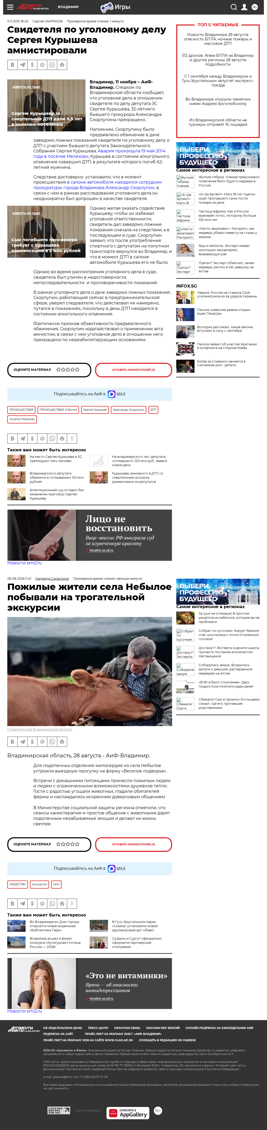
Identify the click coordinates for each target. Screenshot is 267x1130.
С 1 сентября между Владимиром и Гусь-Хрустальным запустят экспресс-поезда (218, 81)
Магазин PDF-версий (163, 1028)
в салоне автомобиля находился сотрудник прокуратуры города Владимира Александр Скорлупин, (97, 185)
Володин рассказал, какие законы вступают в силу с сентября (225, 329)
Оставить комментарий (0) (133, 370)
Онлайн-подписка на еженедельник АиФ (219, 1028)
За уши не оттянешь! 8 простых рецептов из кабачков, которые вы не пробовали (229, 617)
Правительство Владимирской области (39, 729)
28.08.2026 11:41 (19, 578)
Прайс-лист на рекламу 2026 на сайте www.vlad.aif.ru (88, 1040)
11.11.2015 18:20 (17, 21)
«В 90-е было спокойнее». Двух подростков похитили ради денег (226, 684)
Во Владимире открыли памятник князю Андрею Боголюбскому (218, 101)
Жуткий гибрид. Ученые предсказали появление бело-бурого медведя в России (229, 181)
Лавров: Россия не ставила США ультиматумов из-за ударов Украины (227, 294)
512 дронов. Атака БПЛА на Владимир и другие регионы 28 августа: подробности (218, 60)
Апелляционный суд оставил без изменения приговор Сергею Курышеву (57, 494)
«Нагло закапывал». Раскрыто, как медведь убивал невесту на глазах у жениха (228, 233)
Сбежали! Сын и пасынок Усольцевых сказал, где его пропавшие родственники (229, 703)
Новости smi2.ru (24, 562)
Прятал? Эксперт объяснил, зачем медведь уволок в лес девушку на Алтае (226, 267)
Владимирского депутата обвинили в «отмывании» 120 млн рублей (57, 477)
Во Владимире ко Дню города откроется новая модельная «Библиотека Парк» (54, 926)
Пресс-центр (98, 1028)
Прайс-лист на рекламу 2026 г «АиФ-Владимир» (123, 1034)
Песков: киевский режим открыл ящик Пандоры (224, 311)
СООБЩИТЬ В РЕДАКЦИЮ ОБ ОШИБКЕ (167, 1040)
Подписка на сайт (58, 1034)
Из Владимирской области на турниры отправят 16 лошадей (218, 122)
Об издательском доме (62, 1028)
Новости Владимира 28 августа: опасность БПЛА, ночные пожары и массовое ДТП (218, 39)
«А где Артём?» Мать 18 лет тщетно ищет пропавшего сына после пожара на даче (227, 198)
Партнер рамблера (88, 1110)
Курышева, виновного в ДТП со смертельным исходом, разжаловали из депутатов (137, 477)
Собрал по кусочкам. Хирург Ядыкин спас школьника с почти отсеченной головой (229, 635)
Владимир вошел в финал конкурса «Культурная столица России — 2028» (55, 943)
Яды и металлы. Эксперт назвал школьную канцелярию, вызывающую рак (224, 250)
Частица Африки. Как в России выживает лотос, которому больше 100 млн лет (227, 215)
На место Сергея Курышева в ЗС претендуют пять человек (56, 459)
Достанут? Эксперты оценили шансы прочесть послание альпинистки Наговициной (229, 652)
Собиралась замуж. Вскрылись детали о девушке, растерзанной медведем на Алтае (225, 669)
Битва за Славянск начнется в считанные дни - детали (221, 363)
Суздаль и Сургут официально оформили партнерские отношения (137, 943)
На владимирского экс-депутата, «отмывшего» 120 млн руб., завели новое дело (139, 461)
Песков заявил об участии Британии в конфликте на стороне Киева (227, 346)
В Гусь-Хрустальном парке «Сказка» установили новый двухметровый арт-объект (135, 926)
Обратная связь (127, 1028)
